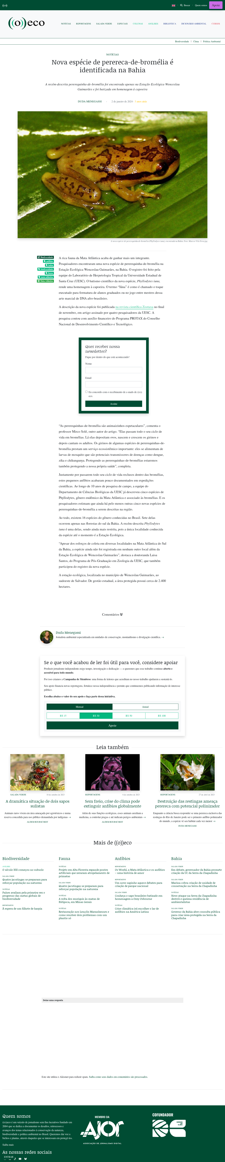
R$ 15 (63, 715)
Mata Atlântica (46, 281)
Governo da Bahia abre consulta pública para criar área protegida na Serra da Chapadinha (195, 915)
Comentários (110, 614)
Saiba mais (8, 1144)
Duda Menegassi (90, 101)
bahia (50, 265)
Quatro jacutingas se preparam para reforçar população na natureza (24, 880)
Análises (153, 23)
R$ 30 (96, 715)
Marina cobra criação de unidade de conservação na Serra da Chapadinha (194, 884)
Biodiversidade (182, 41)
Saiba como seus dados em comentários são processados (118, 1076)
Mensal (79, 706)
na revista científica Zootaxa (134, 306)
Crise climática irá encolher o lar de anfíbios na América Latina (137, 910)
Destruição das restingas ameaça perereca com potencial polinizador (187, 803)
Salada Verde (104, 23)
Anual (145, 706)
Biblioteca (169, 23)
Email (88, 377)
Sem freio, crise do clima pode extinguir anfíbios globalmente (112, 803)
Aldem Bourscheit (37, 821)
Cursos (216, 23)
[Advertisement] (197, 574)
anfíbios (49, 261)
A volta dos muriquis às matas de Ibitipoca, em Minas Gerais (79, 900)
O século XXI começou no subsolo (23, 870)
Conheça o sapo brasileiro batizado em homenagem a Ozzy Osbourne (138, 897)
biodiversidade (47, 269)
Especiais (122, 23)
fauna (50, 273)
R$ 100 (162, 715)
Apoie (216, 5)
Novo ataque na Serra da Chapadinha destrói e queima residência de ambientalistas (194, 899)
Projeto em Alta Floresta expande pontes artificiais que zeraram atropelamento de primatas (84, 873)
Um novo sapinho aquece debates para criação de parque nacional (138, 884)
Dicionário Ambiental (193, 23)
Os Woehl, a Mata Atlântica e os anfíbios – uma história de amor (140, 871)
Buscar (186, 5)
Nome (88, 363)
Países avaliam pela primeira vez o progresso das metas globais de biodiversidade (23, 896)
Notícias (66, 23)
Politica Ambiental (212, 41)
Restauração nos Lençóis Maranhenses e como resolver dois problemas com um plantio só (84, 915)
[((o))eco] (27, 23)
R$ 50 (129, 715)
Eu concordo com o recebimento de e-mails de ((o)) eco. (115, 394)
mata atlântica (47, 277)
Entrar (8, 1156)
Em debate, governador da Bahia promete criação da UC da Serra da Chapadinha (196, 871)
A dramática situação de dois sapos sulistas (37, 803)
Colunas (138, 23)
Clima (196, 41)
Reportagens (83, 23)
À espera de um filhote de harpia (22, 908)
